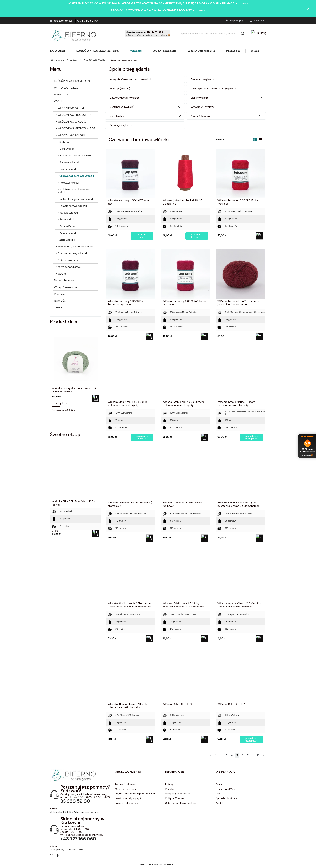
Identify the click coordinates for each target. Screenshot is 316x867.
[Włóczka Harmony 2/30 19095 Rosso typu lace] (240, 173)
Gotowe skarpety (68, 260)
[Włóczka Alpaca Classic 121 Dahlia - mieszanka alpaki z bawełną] (130, 676)
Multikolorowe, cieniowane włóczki (74, 191)
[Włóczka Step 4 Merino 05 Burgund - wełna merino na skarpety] (185, 374)
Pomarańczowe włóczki (73, 206)
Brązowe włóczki (69, 162)
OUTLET (58, 307)
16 (258, 755)
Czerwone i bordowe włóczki (76, 175)
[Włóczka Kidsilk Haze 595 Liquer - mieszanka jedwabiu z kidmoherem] (240, 475)
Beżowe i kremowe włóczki (75, 155)
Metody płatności (125, 789)
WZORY (62, 273)
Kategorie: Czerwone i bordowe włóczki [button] (131, 79)
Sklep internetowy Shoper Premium (158, 864)
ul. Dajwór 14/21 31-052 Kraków (67, 849)
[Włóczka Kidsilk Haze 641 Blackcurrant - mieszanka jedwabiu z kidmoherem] (130, 576)
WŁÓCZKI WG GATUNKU (72, 108)
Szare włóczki (67, 219)
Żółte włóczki (67, 239)
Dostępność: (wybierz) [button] (122, 106)
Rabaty (169, 784)
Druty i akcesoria (64, 280)
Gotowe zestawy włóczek (73, 253)
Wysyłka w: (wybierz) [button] (202, 106)
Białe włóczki (66, 148)
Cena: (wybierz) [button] (118, 116)
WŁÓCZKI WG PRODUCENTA (74, 114)
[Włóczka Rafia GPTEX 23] (240, 676)
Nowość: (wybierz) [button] (201, 116)
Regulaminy (172, 789)
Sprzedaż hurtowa (226, 798)
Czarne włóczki (68, 169)
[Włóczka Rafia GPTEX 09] (185, 676)
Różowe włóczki (68, 212)
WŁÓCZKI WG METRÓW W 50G (76, 128)
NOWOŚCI (60, 300)
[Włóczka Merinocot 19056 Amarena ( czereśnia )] (130, 475)
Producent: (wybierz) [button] (202, 79)
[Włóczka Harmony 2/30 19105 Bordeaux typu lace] (130, 273)
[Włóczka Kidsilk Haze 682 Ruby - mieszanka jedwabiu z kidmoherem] (185, 576)
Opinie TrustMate (226, 789)
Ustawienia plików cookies (180, 803)
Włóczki (58, 101)
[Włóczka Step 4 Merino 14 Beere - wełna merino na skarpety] (240, 374)
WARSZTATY (61, 94)
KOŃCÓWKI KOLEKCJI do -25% (72, 81)
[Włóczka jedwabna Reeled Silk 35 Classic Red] (185, 173)
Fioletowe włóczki (69, 182)
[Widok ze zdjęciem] (255, 140)
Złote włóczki (67, 226)
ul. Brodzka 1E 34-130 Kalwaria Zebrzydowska (74, 812)
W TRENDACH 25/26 (66, 87)
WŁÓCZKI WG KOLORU (71, 135)
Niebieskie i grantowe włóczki (76, 199)
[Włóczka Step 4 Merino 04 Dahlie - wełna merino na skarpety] (130, 374)
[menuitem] (60, 50)
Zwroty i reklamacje (126, 803)
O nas (219, 784)
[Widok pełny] (260, 140)
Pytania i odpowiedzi (127, 784)
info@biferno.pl (63, 21)
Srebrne (64, 142)
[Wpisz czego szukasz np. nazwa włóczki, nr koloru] (242, 33)
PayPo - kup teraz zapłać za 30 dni (135, 793)
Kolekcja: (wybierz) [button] (120, 88)
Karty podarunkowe (69, 266)
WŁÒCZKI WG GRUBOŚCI (72, 121)
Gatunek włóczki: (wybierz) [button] (124, 97)
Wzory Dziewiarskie (65, 287)
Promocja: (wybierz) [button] (121, 125)
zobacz (243, 3)
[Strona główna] (73, 36)
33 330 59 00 (89, 21)
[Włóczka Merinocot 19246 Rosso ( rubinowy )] (185, 475)
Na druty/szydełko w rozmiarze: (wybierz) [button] (213, 88)
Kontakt (220, 803)
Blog (218, 793)
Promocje (59, 294)
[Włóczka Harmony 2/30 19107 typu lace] (130, 173)
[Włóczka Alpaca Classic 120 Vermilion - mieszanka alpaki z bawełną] (240, 576)
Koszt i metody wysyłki (128, 798)
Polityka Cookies (174, 798)
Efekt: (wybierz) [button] (199, 97)
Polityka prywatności (177, 793)
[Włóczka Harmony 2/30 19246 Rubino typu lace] (185, 273)
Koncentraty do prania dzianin (75, 246)
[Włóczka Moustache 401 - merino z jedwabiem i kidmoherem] (240, 273)
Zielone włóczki (68, 233)
